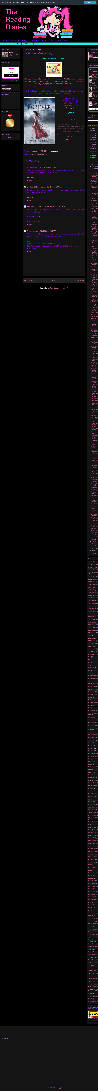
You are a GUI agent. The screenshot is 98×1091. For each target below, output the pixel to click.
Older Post (79, 280)
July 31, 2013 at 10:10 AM (56, 206)
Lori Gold (94, 76)
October (93, 164)
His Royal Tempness (94, 102)
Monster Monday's (93, 838)
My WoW (30, 178)
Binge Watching (92, 654)
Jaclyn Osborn (92, 99)
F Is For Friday (92, 761)
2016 (91, 151)
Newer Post (29, 280)
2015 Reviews (92, 592)
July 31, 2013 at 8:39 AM (52, 187)
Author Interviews (62, 44)
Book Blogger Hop (93, 683)
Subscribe (11, 75)
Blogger (59, 1088)
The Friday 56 (91, 965)
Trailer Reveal (92, 976)
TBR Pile (90, 949)
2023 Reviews (92, 630)
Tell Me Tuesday (92, 960)
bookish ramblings (93, 699)
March (93, 546)
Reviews (48, 44)
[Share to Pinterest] (57, 151)
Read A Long (91, 880)
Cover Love (91, 737)
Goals (89, 791)
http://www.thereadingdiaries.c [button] (51, 2)
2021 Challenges (92, 619)
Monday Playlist (92, 835)
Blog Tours (91, 667)
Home (6, 44)
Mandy (12, 52)
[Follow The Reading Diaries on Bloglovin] (6, 89)
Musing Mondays (92, 846)
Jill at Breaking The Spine (73, 79)
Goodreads (70, 108)
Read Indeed (91, 883)
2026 (91, 128)
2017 (91, 148)
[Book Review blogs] (10, 129)
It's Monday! (91, 809)
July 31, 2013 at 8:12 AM (47, 167)
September (94, 166)
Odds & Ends (91, 859)
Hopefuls (90, 801)
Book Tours (91, 691)
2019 (91, 144)
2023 (91, 135)
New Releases (92, 856)
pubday (90, 870)
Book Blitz (91, 681)
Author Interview (92, 651)
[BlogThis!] (53, 151)
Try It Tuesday (91, 978)
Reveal (90, 902)
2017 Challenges (92, 600)
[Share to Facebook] (56, 151)
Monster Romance (93, 840)
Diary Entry (94, 173)
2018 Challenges (92, 606)
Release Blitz (91, 894)
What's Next (91, 993)
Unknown (31, 231)
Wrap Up (90, 998)
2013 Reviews (92, 582)
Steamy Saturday (92, 929)
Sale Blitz (90, 915)
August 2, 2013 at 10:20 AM (46, 231)
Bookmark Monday (93, 702)
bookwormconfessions (36, 206)
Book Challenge (92, 686)
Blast (89, 657)
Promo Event (91, 867)
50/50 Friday (91, 646)
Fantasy (90, 764)
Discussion (91, 750)
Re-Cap (90, 875)
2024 (91, 133)
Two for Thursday (92, 984)
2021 (91, 139)
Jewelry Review (92, 812)
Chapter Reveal (92, 720)
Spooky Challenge (93, 923)
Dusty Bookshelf (92, 753)
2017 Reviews (92, 603)
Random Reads (92, 872)
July (92, 171)
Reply (29, 181)
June (92, 539)
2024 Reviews (92, 632)
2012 (91, 553)
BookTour (90, 707)
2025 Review (91, 638)
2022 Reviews (92, 624)
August (93, 168)
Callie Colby (95, 104)
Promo (90, 864)
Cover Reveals (92, 740)
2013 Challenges (92, 579)
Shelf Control (91, 921)
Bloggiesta (91, 670)
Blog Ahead (91, 665)
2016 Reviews (92, 598)
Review (90, 907)
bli (89, 659)
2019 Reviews (92, 614)
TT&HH (90, 981)
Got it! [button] (89, 2)
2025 (91, 130)
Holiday (90, 799)
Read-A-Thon (91, 886)
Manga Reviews (92, 830)
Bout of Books (91, 710)
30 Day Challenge (93, 643)
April (92, 543)
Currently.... (91, 745)
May (92, 541)
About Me (16, 44)
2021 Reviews (92, 622)
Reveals (90, 905)
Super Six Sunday (93, 937)
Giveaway (90, 788)
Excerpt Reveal (92, 758)
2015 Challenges (92, 590)
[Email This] (52, 151)
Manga (90, 824)
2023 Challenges (92, 627)
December (94, 159)
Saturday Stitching (93, 918)
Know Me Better (92, 815)
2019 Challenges (92, 611)
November (94, 162)
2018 (91, 146)
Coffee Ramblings (93, 725)
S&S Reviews (91, 913)
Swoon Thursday (92, 943)
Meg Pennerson (92, 84)
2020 (91, 142)
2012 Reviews (92, 576)
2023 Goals (27, 44)
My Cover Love (92, 851)
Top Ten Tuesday (92, 973)
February (93, 548)
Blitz (89, 662)
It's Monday (91, 807)
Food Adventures (92, 775)
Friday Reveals (92, 780)
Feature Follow (92, 766)
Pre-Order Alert (92, 862)
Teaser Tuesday (92, 954)
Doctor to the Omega (95, 88)
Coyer (89, 742)
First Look (90, 772)
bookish (90, 697)
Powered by (7, 80)
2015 (91, 153)
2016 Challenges (92, 595)
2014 (91, 155)
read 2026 (91, 878)
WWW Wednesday (93, 1001)
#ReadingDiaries (92, 569)
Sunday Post (91, 931)
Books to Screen (92, 705)
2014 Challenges (92, 584)
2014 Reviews (92, 587)
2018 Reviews (92, 608)
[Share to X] (54, 151)
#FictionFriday (92, 567)
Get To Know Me (92, 785)
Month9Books (91, 843)
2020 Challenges (92, 616)
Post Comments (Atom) (59, 288)
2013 (91, 157)
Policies (38, 44)
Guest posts (91, 793)
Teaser (90, 951)
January (93, 550)
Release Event (92, 899)
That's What (91, 962)
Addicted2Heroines (35, 187)
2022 (91, 137)
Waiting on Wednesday (38, 154)
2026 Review (91, 640)
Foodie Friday (91, 777)
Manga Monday (92, 827)
